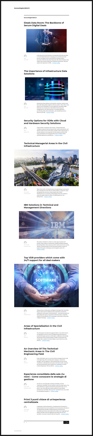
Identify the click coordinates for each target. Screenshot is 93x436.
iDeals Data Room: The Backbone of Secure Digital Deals (44, 24)
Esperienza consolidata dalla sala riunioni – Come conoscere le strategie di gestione (45, 377)
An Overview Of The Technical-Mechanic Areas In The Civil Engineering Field (41, 351)
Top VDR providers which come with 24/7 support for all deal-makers (44, 259)
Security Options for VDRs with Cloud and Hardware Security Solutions (45, 122)
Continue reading (56, 62)
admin (25, 58)
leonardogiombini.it (22, 8)
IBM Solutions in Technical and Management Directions (41, 206)
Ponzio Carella (26, 192)
